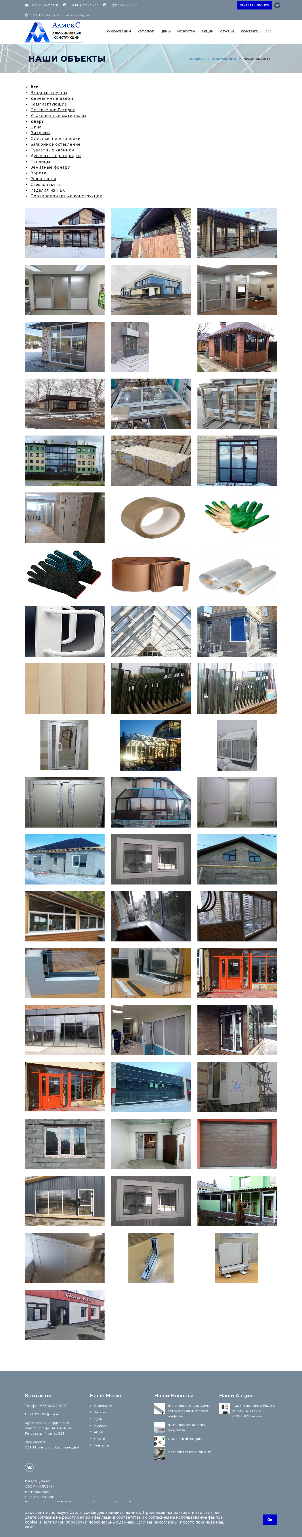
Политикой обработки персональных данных (88, 1522)
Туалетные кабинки (52, 150)
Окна (36, 127)
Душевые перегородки (56, 155)
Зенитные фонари (51, 167)
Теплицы (40, 161)
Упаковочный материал (185, 1439)
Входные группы (49, 92)
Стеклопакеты (46, 184)
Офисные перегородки (56, 138)
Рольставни (43, 178)
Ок (269, 1519)
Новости (186, 31)
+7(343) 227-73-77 (83, 5)
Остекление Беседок (53, 109)
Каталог (146, 31)
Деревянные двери (52, 98)
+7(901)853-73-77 (122, 5)
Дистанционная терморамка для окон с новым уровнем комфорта (189, 1410)
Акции (207, 31)
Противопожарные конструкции (67, 195)
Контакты (250, 31)
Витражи (40, 132)
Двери (38, 121)
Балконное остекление (55, 144)
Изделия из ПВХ (48, 190)
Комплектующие (49, 104)
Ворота (38, 172)
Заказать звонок (254, 5)
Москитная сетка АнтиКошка (190, 1452)
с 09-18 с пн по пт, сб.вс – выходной (60, 15)
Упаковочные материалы (58, 115)
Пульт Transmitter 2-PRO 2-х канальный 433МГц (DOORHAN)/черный (253, 1410)
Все (34, 86)
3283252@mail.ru (44, 5)
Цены (166, 31)
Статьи (227, 31)
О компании (119, 31)
